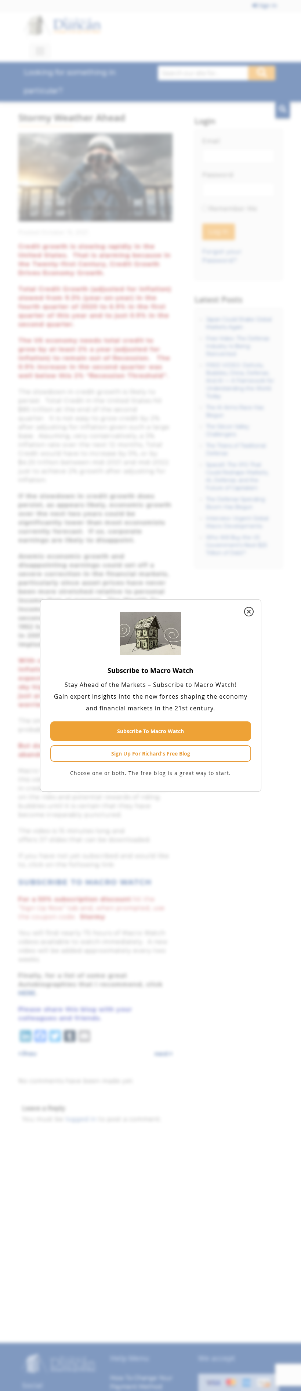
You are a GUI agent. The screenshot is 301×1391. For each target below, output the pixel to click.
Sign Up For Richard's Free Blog (150, 753)
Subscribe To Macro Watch (150, 731)
